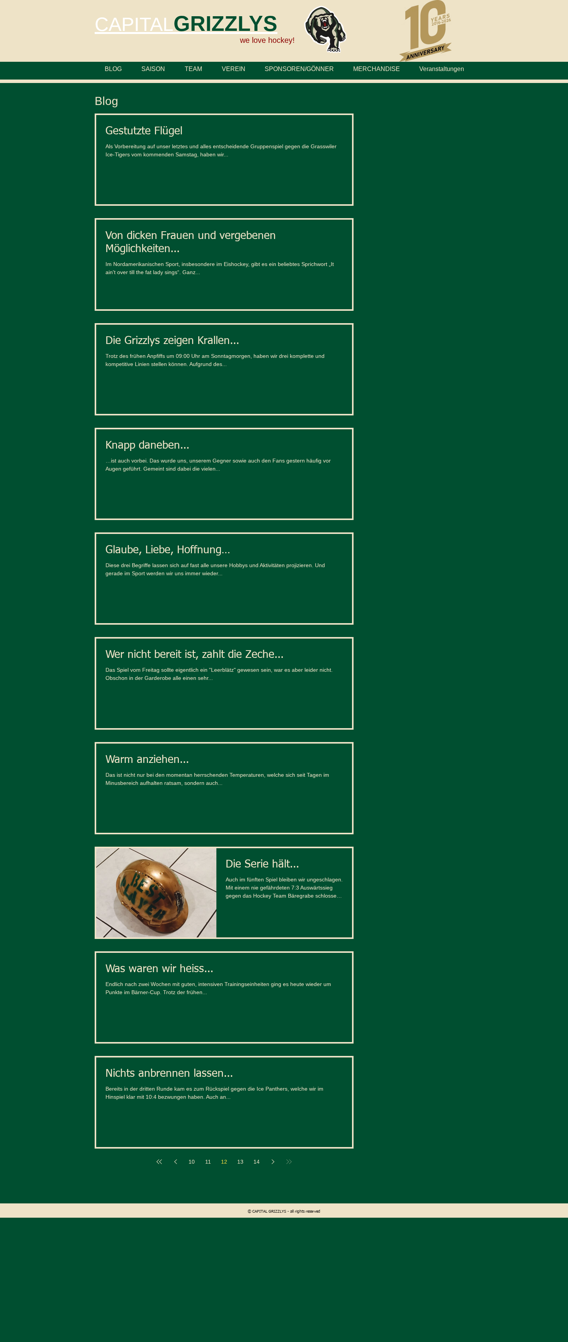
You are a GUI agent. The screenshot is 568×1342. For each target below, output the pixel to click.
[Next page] (273, 1162)
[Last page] (289, 1162)
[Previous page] (175, 1162)
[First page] (159, 1162)
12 (224, 1162)
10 (192, 1162)
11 (208, 1162)
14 (256, 1162)
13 (240, 1162)
